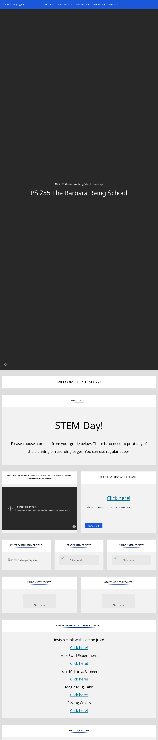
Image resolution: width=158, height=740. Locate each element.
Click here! (118, 498)
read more (93, 525)
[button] (5, 364)
